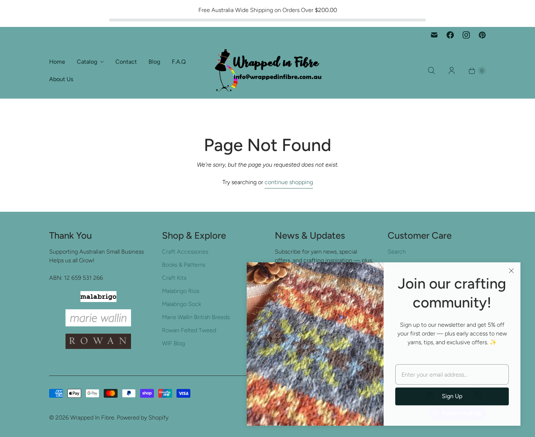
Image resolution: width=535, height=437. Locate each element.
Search (397, 251)
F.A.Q (179, 61)
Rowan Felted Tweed (189, 330)
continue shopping (289, 182)
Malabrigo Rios (180, 290)
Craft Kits (174, 277)
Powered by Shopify (143, 417)
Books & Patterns (183, 264)
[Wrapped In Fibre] (267, 70)
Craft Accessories (185, 251)
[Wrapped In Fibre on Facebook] (450, 35)
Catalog (87, 61)
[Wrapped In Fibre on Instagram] (466, 35)
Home (57, 61)
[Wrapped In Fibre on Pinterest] (482, 35)
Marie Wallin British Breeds (196, 317)
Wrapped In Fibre (92, 417)
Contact (126, 61)
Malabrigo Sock (181, 304)
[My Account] (451, 70)
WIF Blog (173, 343)
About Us (61, 79)
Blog (154, 61)
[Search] (431, 70)
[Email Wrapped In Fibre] (434, 35)
